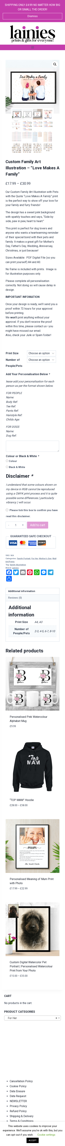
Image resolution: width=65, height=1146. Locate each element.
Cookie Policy (18, 1086)
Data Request (18, 1096)
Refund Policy (18, 1111)
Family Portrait (23, 558)
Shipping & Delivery (21, 1116)
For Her (34, 558)
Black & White (17, 467)
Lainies (15, 568)
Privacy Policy (18, 1106)
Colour (13, 461)
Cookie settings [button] (46, 1134)
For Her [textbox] (31, 1018)
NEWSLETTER (18, 1101)
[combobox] (32, 1018)
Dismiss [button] (32, 16)
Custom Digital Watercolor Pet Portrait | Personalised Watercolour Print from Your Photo (31, 966)
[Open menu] (32, 47)
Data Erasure (17, 1091)
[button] (55, 64)
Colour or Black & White (22, 456)
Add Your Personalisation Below (28, 374)
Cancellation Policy (21, 1081)
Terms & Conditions (21, 1121)
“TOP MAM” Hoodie (22, 800)
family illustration (18, 565)
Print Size (12, 353)
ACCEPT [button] (33, 1140)
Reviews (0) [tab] (15, 597)
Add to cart (37, 525)
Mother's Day (45, 558)
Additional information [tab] (21, 591)
